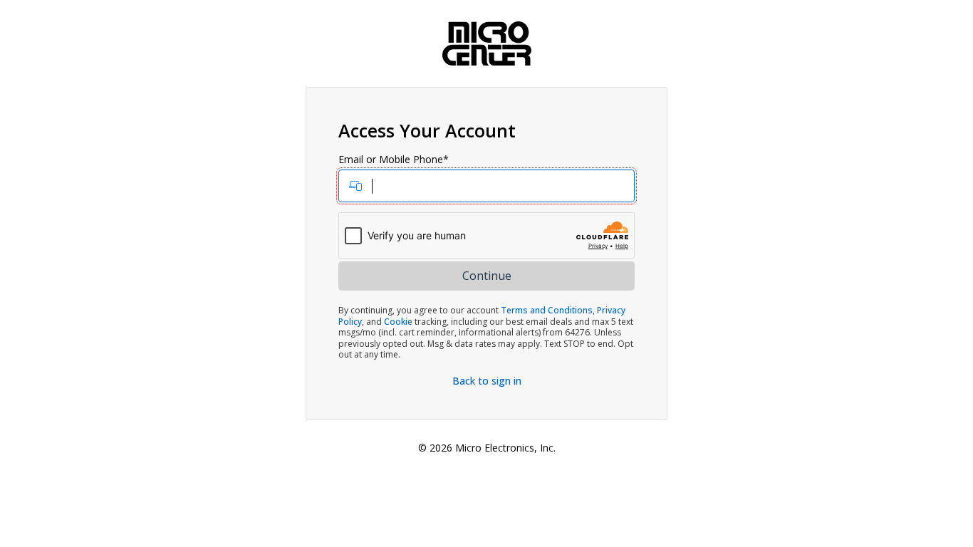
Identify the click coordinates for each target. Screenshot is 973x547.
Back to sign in (486, 380)
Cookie (398, 322)
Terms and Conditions (547, 310)
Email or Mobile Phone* (393, 159)
